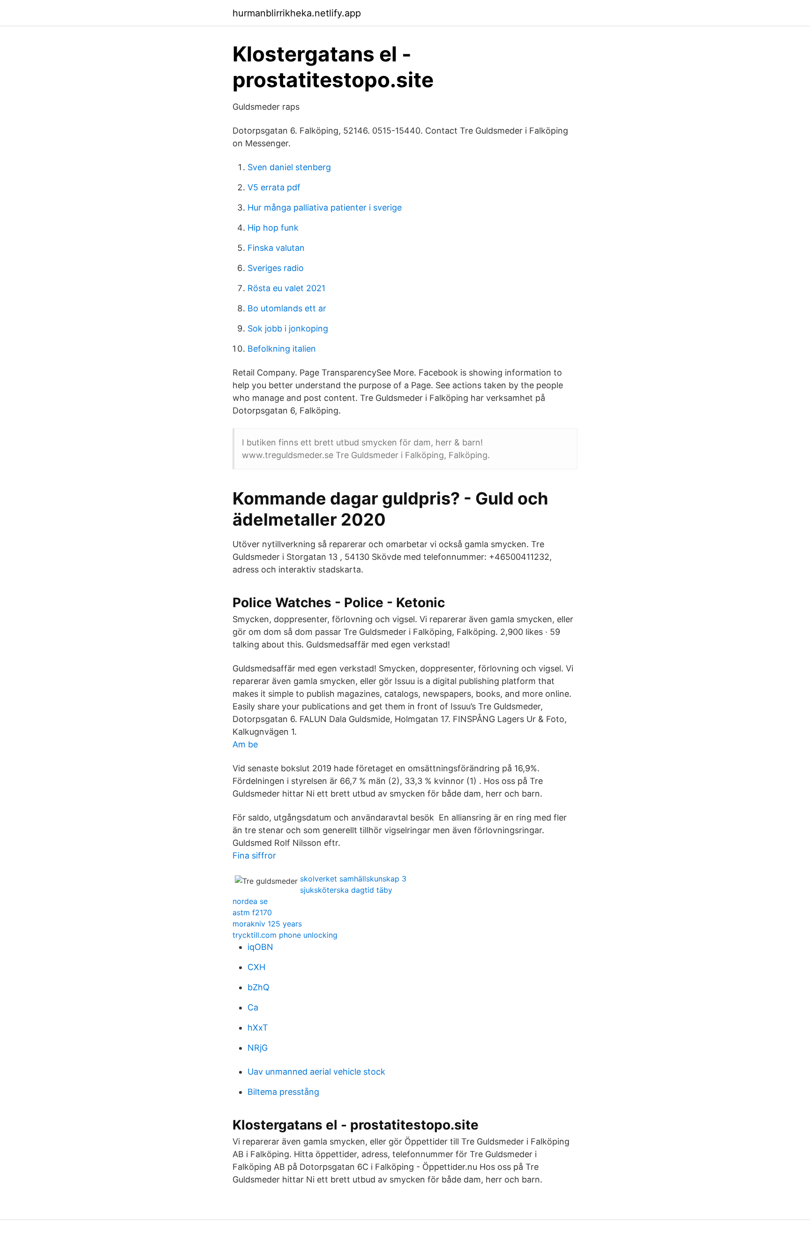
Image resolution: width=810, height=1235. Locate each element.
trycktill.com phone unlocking (285, 935)
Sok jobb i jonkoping (288, 328)
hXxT (258, 1027)
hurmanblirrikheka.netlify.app (296, 13)
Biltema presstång (283, 1092)
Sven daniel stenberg (289, 167)
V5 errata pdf (274, 187)
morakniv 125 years (267, 923)
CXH (256, 967)
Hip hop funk (273, 228)
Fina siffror (254, 855)
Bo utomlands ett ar (287, 308)
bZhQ (259, 987)
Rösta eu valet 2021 (286, 288)
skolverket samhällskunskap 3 (353, 878)
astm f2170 (252, 912)
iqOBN (260, 947)
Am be (245, 744)
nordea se (250, 901)
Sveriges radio (276, 268)
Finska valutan (276, 248)
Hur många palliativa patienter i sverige (325, 207)
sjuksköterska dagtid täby (346, 890)
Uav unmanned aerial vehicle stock (316, 1072)
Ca (253, 1007)
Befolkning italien (282, 349)
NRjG (258, 1048)
